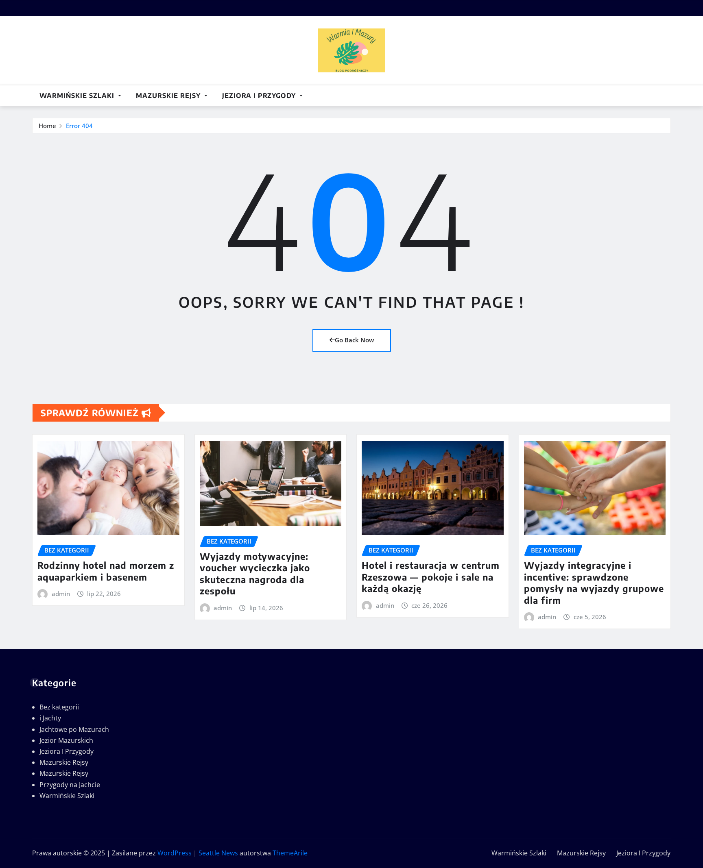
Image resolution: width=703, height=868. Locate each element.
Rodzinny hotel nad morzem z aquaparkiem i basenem (105, 571)
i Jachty (50, 718)
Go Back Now (354, 340)
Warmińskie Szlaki (77, 95)
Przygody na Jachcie (69, 784)
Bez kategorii (59, 707)
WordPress (174, 852)
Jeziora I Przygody (260, 95)
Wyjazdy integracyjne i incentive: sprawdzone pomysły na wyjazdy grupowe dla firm (594, 582)
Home (47, 126)
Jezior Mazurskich (66, 740)
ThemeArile (290, 852)
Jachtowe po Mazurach (74, 729)
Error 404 (79, 126)
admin (61, 594)
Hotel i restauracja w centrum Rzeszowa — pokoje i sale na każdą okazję (431, 576)
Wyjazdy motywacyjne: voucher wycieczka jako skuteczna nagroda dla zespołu (255, 573)
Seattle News (218, 852)
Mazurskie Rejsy (169, 95)
